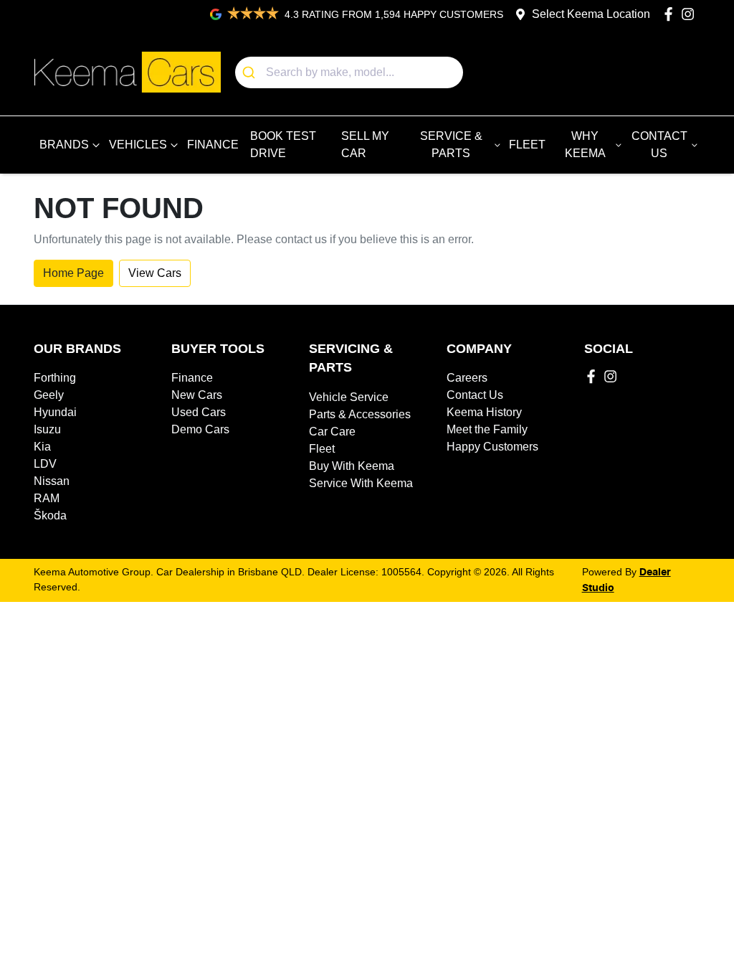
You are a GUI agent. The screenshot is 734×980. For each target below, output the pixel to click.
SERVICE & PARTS (451, 144)
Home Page (73, 273)
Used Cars (198, 412)
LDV (45, 464)
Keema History (484, 412)
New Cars (196, 395)
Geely (49, 395)
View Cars (154, 273)
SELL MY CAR (365, 144)
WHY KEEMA (585, 144)
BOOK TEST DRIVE (283, 144)
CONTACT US (659, 144)
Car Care (332, 431)
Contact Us (475, 395)
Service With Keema (361, 483)
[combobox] (349, 72)
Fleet (322, 449)
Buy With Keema (351, 466)
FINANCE (213, 144)
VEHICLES (138, 144)
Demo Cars (200, 429)
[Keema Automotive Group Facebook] (671, 14)
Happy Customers (492, 446)
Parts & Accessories (360, 414)
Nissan (52, 481)
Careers (467, 378)
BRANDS (64, 144)
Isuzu (47, 429)
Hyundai (55, 412)
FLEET (527, 144)
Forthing (55, 378)
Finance (192, 378)
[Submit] (250, 72)
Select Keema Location (591, 14)
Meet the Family (487, 429)
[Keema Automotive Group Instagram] (690, 14)
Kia (42, 446)
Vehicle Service (349, 397)
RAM (46, 498)
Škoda (50, 515)
